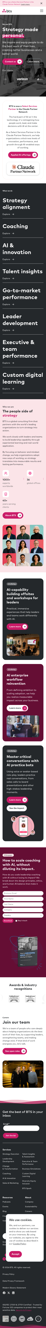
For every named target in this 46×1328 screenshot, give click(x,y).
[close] (41, 3)
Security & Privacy (23, 1310)
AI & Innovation (9, 1178)
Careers (28, 1211)
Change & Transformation (10, 1167)
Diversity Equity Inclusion (29, 1182)
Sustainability (31, 1207)
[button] (41, 11)
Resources (8, 1198)
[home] (7, 10)
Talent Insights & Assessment (28, 1155)
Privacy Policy (8, 1274)
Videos (5, 1221)
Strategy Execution (11, 1154)
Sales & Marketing (11, 1183)
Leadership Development (8, 1160)
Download (8, 921)
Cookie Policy (19, 1244)
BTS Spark (26, 1188)
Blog (5, 1211)
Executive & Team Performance (29, 1163)
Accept (15, 1254)
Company (29, 1202)
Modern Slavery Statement (14, 1288)
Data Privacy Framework (13, 1281)
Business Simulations (31, 1169)
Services (7, 1150)
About (28, 1198)
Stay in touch (22, 921)
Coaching (7, 1174)
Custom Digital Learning (29, 1175)
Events (5, 1207)
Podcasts (6, 1202)
